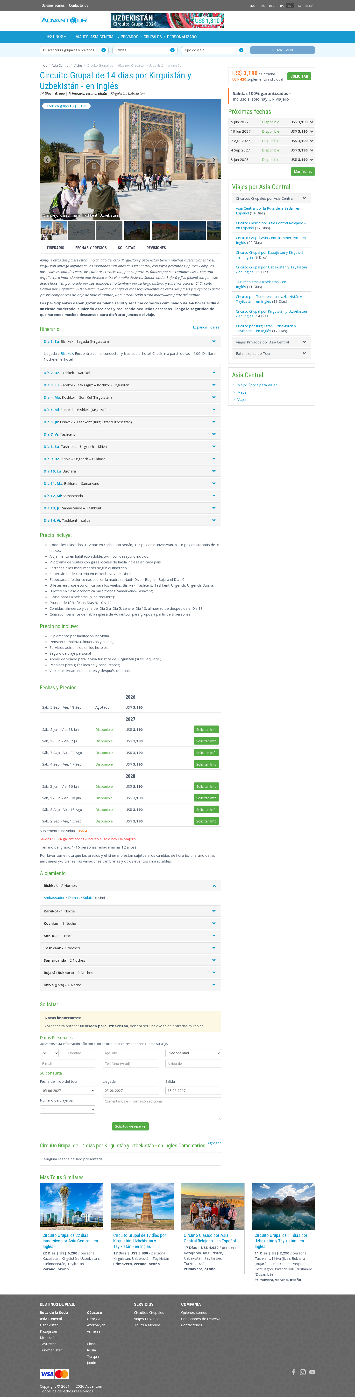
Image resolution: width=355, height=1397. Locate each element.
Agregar (214, 1142)
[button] (54, 230)
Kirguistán (48, 1337)
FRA (281, 5)
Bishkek (67, 353)
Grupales (153, 36)
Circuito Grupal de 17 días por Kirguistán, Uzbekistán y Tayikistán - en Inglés (139, 1241)
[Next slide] (213, 159)
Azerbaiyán (96, 1324)
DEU (271, 5)
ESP (290, 5)
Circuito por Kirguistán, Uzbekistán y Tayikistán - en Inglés (266, 328)
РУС (262, 5)
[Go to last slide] (47, 159)
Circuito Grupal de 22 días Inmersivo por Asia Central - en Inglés (70, 1241)
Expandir (200, 327)
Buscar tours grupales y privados (68, 50)
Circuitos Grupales (149, 1312)
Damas (74, 897)
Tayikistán (48, 1343)
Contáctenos (78, 5)
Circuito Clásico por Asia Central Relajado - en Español (210, 1238)
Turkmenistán (51, 1350)
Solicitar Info (206, 729)
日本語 (309, 5)
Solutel (88, 897)
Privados (129, 36)
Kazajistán (48, 1331)
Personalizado (182, 36)
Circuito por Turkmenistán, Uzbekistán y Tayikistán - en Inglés (269, 299)
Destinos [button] (54, 36)
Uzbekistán (49, 1324)
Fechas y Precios (91, 248)
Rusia (91, 1350)
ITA (299, 5)
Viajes (78, 65)
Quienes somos (53, 5)
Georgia (93, 1318)
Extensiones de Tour (253, 353)
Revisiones (156, 248)
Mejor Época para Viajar (257, 385)
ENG (252, 5)
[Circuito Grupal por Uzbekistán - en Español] (178, 20)
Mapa (242, 392)
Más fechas (303, 171)
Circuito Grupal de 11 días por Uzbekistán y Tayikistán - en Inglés (281, 1241)
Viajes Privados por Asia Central (262, 342)
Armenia (93, 1331)
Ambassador (54, 897)
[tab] (271, 198)
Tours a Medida (147, 1324)
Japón (91, 1362)
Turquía (93, 1356)
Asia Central (60, 65)
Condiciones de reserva (200, 1318)
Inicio (43, 65)
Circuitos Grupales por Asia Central (264, 198)
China (91, 1343)
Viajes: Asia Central (95, 36)
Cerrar (215, 327)
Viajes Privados (147, 1318)
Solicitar (126, 248)
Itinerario (54, 248)
